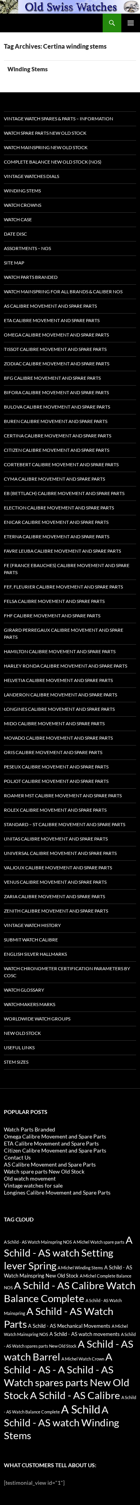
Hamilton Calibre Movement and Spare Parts (60, 651)
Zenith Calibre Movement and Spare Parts (56, 911)
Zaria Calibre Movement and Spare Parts (54, 896)
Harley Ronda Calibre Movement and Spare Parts (65, 666)
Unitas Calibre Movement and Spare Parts (56, 839)
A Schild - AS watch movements (84, 1334)
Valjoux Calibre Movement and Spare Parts (58, 868)
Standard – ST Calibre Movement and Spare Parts (64, 824)
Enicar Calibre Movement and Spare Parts (56, 522)
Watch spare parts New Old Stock (45, 133)
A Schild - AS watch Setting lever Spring (68, 1252)
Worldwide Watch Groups (37, 1019)
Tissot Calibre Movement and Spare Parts (55, 349)
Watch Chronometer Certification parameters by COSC (67, 972)
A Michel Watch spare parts (98, 1241)
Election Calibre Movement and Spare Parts (59, 508)
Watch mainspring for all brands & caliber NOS (63, 291)
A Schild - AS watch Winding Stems (61, 1423)
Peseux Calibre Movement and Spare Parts (56, 767)
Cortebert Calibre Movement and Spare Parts (61, 464)
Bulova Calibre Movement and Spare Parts (57, 407)
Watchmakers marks (29, 1004)
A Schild (80, 1409)
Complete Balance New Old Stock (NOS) (53, 162)
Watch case (18, 219)
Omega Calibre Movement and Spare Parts (56, 335)
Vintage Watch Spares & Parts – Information (58, 119)
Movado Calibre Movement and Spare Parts (58, 738)
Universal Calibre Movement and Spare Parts (60, 853)
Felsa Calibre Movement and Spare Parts (54, 601)
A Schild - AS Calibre (75, 1395)
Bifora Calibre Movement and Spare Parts (56, 392)
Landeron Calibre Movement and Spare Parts (60, 695)
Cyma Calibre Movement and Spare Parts (54, 479)
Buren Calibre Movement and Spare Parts (55, 421)
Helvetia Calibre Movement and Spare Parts (58, 680)
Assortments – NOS (27, 248)
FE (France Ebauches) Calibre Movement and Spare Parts (67, 568)
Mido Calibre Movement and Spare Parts (54, 723)
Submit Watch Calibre (31, 940)
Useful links (19, 1047)
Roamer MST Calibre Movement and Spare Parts (63, 795)
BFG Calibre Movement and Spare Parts (52, 378)
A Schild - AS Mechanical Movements (69, 1326)
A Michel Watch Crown (82, 1358)
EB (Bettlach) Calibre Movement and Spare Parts (64, 493)
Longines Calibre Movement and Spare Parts (59, 709)
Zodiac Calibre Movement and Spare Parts (56, 364)
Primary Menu (130, 23)
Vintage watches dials (31, 176)
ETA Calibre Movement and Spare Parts (52, 320)
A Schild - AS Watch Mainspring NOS (38, 1241)
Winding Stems (27, 68)
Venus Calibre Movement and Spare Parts (55, 882)
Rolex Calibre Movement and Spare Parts (55, 810)
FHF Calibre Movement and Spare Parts (52, 616)
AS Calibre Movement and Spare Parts (50, 306)
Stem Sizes (16, 1062)
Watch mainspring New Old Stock (46, 147)
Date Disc (15, 234)
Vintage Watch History (32, 925)
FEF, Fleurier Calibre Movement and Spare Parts (63, 587)
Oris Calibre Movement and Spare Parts (53, 752)
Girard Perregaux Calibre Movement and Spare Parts (63, 633)
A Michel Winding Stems (80, 1267)
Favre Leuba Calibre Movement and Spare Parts (62, 551)
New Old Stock (22, 1033)
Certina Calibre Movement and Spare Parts (57, 436)
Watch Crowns (22, 205)
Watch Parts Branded (31, 277)
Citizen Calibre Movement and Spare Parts (56, 450)
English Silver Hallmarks (35, 954)
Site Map (14, 263)
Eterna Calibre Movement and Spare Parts (56, 536)
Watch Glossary (24, 990)
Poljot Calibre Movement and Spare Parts (56, 781)
